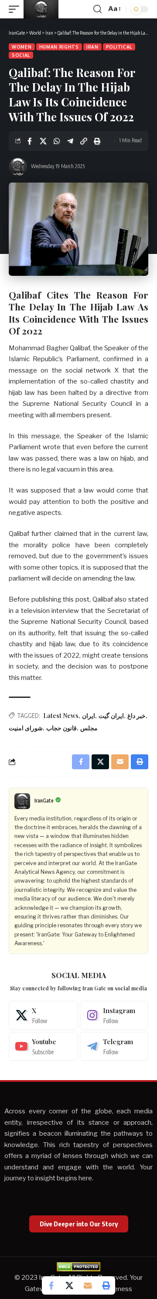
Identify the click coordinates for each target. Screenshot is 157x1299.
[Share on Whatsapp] (57, 141)
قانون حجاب (61, 728)
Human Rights (59, 46)
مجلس (89, 728)
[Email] (87, 1285)
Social (21, 55)
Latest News (60, 715)
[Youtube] (43, 1046)
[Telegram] (114, 1046)
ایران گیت (111, 715)
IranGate (44, 800)
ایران (88, 715)
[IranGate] (41, 9)
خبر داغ (136, 715)
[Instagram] (114, 1015)
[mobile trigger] (16, 9)
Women (22, 46)
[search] (97, 9)
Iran (92, 46)
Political (119, 46)
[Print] (97, 141)
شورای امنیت (26, 728)
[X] (43, 1015)
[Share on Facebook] (30, 141)
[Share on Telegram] (70, 141)
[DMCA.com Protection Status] (78, 1267)
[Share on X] (43, 141)
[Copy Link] (84, 141)
